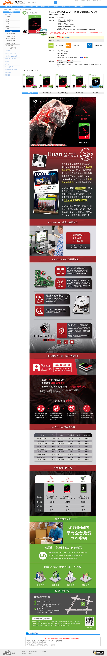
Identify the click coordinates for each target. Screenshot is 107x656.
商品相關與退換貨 (63, 93)
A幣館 (37, 6)
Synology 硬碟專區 (11, 48)
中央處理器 (8, 50)
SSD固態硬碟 (9, 67)
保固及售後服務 (47, 93)
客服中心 (89, 0)
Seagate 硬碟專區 (10, 43)
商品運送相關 (79, 93)
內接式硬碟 (23, 9)
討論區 (69, 6)
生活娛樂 (24, 6)
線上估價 (82, 6)
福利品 (49, 6)
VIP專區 (75, 6)
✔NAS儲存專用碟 (10, 36)
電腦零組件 (16, 9)
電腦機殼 (7, 75)
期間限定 (43, 6)
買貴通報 (67, 37)
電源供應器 (8, 72)
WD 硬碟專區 (9, 45)
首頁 (6, 6)
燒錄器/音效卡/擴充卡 (11, 69)
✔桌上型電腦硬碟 (10, 33)
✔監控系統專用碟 (10, 38)
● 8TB (7, 28)
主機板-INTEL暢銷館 (11, 56)
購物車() (95, 0)
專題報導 (63, 6)
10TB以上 (29, 9)
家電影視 (17, 6)
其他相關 (95, 93)
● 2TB (7, 21)
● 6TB (7, 26)
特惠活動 (56, 6)
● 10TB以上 (9, 31)
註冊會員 (83, 0)
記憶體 (7, 61)
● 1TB (7, 19)
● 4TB (7, 24)
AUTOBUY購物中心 (14, 2)
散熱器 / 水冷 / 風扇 (10, 53)
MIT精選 (31, 6)
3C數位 (11, 6)
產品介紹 (30, 93)
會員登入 (77, 0)
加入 (100, 0)
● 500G (8, 17)
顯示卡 (7, 64)
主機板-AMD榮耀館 (10, 58)
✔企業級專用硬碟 (10, 41)
